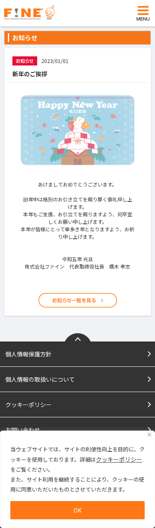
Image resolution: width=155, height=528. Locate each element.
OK (77, 510)
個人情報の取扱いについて (40, 379)
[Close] (149, 434)
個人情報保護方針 (28, 354)
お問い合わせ (22, 430)
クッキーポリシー (119, 459)
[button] (143, 13)
